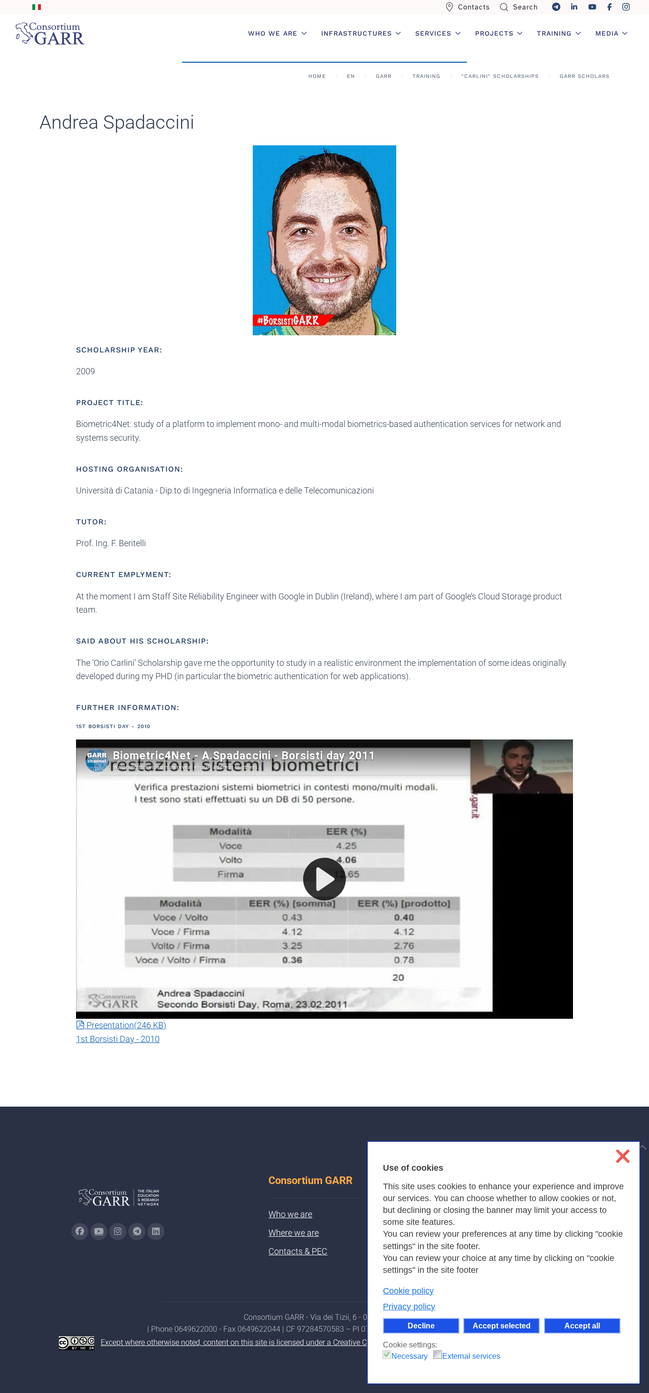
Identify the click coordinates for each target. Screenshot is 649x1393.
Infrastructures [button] (356, 33)
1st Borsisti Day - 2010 (118, 1039)
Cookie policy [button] (408, 1291)
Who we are (290, 1214)
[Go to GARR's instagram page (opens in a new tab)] (117, 1231)
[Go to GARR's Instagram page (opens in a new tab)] (79, 1231)
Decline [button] (421, 1325)
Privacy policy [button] (409, 1306)
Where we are (293, 1233)
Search (525, 7)
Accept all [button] (582, 1325)
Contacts (474, 7)
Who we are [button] (272, 33)
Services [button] (433, 33)
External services (471, 1356)
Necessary (409, 1356)
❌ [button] (622, 1156)
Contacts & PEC (297, 1251)
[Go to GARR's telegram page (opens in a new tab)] (136, 1231)
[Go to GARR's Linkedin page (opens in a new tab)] (155, 1231)
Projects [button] (494, 33)
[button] (642, 1147)
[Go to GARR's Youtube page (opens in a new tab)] (98, 1231)
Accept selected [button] (502, 1325)
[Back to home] (50, 33)
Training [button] (554, 33)
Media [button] (607, 33)
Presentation (126, 1025)
